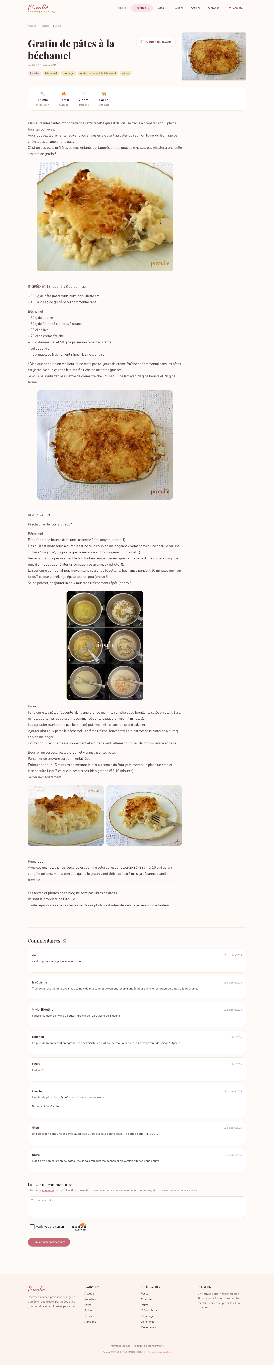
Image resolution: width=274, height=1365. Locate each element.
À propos (213, 8)
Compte (238, 8)
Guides (179, 8)
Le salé (57, 26)
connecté (48, 1190)
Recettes (140, 8)
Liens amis (147, 1322)
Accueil (122, 8)
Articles (196, 8)
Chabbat (146, 1299)
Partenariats (149, 1327)
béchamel (51, 73)
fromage (69, 73)
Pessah (145, 1294)
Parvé (144, 1305)
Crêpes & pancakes (153, 1310)
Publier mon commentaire (49, 1242)
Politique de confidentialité (148, 1345)
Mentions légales (120, 1345)
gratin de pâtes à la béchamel (98, 73)
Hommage (147, 1316)
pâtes (125, 73)
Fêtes (160, 8)
